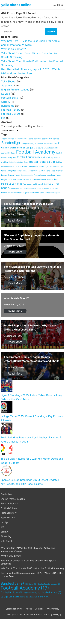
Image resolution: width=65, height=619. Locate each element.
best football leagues (50, 139)
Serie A (5, 101)
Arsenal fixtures (7, 139)
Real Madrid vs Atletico (43, 180)
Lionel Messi (51, 171)
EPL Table (11, 153)
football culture (27, 157)
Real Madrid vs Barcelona (25, 597)
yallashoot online (14, 608)
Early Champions (50, 143)
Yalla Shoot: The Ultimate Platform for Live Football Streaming (32, 568)
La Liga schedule (34, 166)
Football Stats (9, 97)
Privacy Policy (52, 608)
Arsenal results (21, 139)
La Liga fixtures (21, 166)
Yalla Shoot (8, 81)
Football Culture (10, 113)
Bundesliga (7, 105)
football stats (37, 161)
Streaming (7, 85)
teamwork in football (16, 193)
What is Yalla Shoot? (13, 49)
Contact (39, 608)
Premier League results (24, 175)
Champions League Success (32, 143)
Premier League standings (44, 175)
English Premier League (15, 89)
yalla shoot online (16, 5)
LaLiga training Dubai (36, 171)
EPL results (38, 148)
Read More (15, 220)
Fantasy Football (9, 503)
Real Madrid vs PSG (51, 184)
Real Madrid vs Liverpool (33, 184)
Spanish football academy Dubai (41, 188)
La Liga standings (49, 166)
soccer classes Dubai (19, 188)
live (3, 117)
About (29, 608)
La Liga (5, 93)
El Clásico (30, 584)
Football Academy (35, 152)
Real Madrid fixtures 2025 (23, 180)
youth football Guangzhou (50, 193)
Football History (10, 109)
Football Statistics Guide (18, 162)
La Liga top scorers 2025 (17, 171)
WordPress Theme (40, 614)
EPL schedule (49, 148)
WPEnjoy (57, 614)
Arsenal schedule (34, 139)
